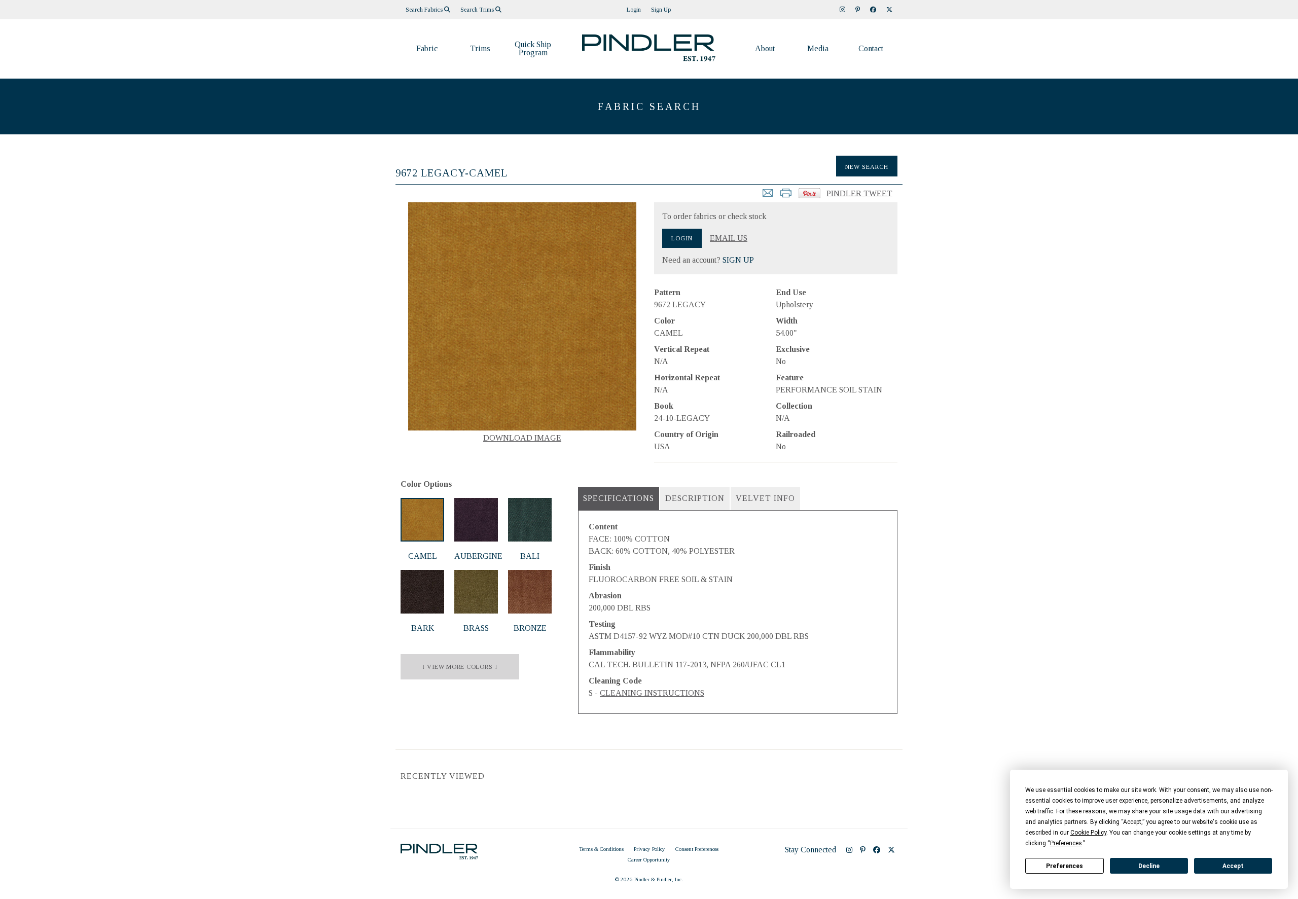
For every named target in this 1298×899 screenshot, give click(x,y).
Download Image (522, 438)
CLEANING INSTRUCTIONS (652, 693)
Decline (1149, 866)
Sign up (661, 9)
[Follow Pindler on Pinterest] (857, 9)
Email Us (728, 238)
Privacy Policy (649, 849)
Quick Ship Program (533, 48)
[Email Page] (767, 196)
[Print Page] (785, 196)
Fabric (427, 48)
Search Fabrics (425, 9)
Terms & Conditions (601, 849)
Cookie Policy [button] (1088, 832)
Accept (1233, 866)
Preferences (1064, 866)
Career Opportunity (649, 859)
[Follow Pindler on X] (889, 9)
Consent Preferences (696, 849)
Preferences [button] (1066, 843)
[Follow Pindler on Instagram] (842, 9)
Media (817, 48)
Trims (480, 48)
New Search (866, 166)
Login (634, 9)
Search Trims (477, 9)
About (765, 48)
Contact (870, 48)
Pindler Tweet (859, 193)
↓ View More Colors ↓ (460, 666)
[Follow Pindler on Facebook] (873, 9)
